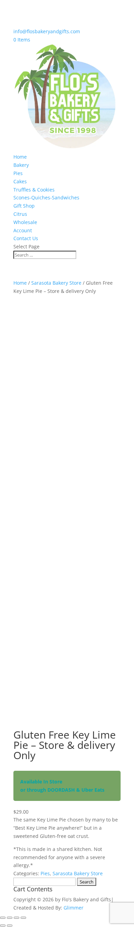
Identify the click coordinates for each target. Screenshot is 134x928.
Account (22, 230)
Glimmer (73, 907)
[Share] (16, 918)
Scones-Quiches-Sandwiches (46, 197)
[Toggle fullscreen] (9, 918)
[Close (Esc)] (23, 918)
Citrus (20, 214)
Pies (18, 173)
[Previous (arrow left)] (2, 926)
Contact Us (25, 238)
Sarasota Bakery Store (56, 283)
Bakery (21, 165)
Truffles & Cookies (34, 189)
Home (20, 156)
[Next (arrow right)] (9, 926)
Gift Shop (24, 205)
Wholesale (25, 222)
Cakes (20, 181)
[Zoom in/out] (2, 918)
